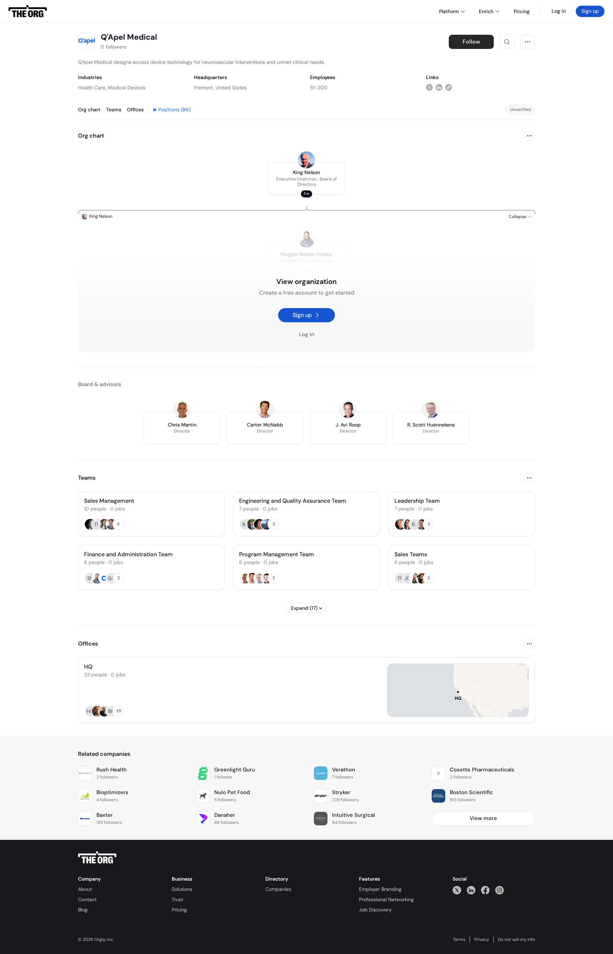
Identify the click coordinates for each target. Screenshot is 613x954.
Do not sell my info (516, 939)
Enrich (486, 11)
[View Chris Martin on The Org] (182, 409)
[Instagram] (499, 890)
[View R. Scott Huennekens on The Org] (431, 409)
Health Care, (92, 87)
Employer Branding (380, 889)
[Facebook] (485, 890)
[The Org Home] (28, 11)
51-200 (318, 87)
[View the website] (448, 87)
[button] (306, 178)
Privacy (481, 939)
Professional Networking (386, 899)
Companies (278, 889)
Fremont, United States (220, 87)
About (85, 889)
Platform (449, 11)
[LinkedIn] (471, 890)
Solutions (182, 889)
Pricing (179, 909)
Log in (559, 11)
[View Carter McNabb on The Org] (265, 409)
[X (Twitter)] (457, 890)
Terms (459, 939)
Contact (87, 899)
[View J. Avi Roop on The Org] (348, 409)
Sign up (590, 11)
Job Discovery (375, 909)
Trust (177, 899)
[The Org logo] (97, 857)
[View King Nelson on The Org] (306, 160)
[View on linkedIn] (439, 87)
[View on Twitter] (429, 87)
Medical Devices (126, 87)
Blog (83, 909)
